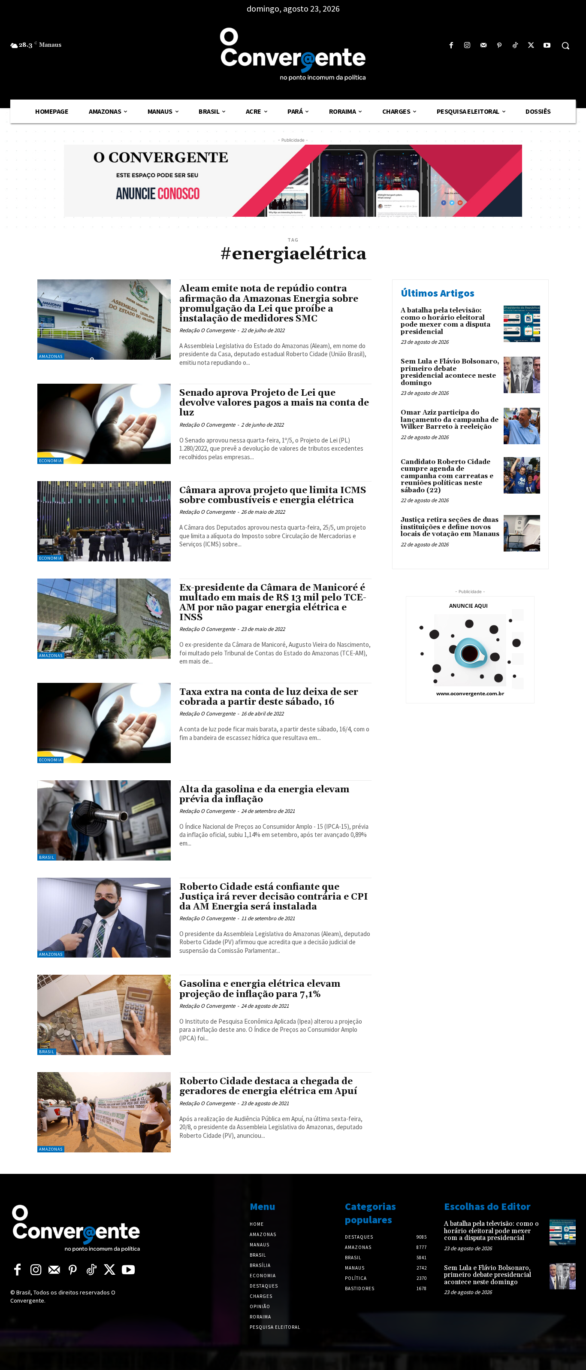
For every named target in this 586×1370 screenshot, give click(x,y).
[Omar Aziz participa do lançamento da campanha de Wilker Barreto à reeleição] (522, 426)
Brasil (46, 857)
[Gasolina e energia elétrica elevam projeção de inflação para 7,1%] (104, 1015)
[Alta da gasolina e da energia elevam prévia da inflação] (104, 820)
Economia (50, 461)
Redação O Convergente (207, 330)
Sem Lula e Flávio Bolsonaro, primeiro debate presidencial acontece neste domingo (450, 372)
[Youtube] (547, 46)
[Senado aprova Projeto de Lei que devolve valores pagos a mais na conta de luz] (104, 424)
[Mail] (483, 46)
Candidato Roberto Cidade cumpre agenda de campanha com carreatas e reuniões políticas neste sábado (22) (447, 476)
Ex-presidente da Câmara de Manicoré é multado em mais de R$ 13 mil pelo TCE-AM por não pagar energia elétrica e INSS (272, 602)
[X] (531, 46)
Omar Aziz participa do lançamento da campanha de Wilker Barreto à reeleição (449, 420)
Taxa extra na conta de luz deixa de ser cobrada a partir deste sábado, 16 (268, 697)
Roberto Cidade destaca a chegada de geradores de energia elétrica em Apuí (268, 1086)
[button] (565, 45)
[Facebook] (451, 46)
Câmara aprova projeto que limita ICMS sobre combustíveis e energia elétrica (272, 495)
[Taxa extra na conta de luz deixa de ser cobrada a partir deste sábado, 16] (104, 723)
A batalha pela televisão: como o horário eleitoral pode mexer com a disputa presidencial (445, 321)
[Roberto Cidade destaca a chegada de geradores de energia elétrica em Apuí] (104, 1112)
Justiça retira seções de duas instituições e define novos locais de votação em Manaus (450, 527)
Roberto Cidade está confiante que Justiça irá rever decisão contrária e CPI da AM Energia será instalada (273, 897)
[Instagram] (467, 46)
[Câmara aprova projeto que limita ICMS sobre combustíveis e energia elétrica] (104, 521)
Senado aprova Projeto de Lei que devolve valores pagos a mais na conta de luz (274, 403)
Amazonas (51, 356)
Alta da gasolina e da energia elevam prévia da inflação (264, 794)
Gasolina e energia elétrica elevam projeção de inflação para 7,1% (259, 989)
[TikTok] (515, 46)
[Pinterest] (499, 46)
